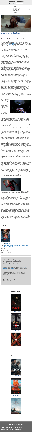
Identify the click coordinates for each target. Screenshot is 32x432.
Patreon (16, 11)
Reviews (16, 6)
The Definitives (16, 8)
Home (3, 427)
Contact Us (9, 427)
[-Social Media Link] (9, 3)
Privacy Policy (18, 427)
